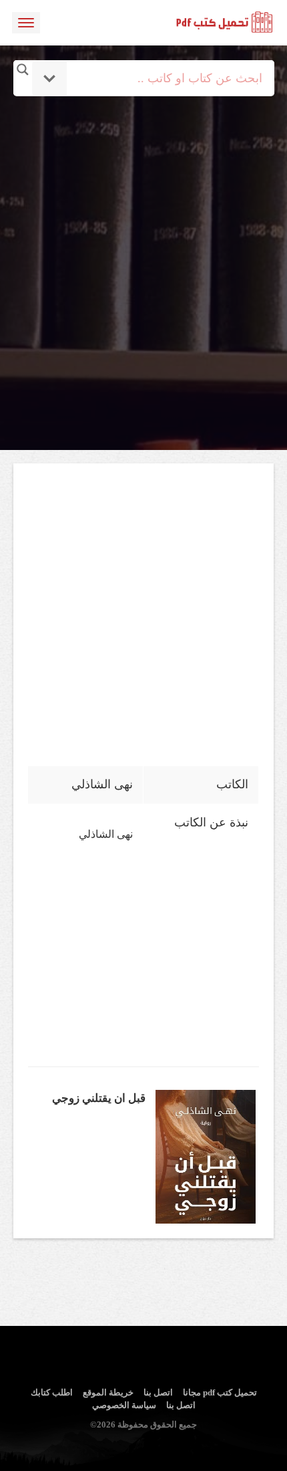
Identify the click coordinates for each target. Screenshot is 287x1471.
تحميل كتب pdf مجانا (220, 1392)
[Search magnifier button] (22, 69)
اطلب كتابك (52, 1392)
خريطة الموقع (108, 1392)
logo (225, 22)
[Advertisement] (143, 239)
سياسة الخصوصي (124, 1405)
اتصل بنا (158, 1392)
